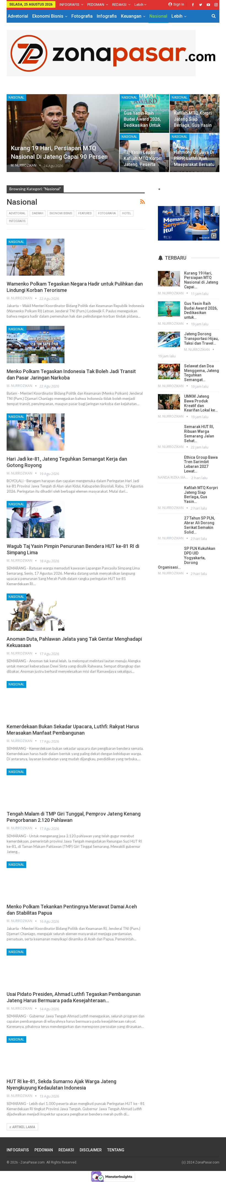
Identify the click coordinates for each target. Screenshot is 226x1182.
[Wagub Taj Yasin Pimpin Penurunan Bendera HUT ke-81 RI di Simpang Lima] (35, 519)
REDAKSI (119, 4)
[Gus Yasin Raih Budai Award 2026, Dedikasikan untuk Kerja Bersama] (169, 309)
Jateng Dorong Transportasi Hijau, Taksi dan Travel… (201, 338)
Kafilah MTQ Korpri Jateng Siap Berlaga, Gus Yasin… (201, 495)
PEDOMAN (95, 4)
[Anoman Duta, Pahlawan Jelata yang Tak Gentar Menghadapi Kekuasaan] (35, 611)
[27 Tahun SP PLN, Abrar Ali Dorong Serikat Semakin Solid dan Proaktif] (169, 523)
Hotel (126, 213)
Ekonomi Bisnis (47, 16)
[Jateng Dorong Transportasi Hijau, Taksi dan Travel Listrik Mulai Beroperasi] (169, 339)
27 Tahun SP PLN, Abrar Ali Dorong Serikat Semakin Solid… (199, 525)
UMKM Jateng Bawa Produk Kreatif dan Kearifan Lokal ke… (201, 403)
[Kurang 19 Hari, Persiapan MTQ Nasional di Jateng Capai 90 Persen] (63, 133)
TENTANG (115, 1150)
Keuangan (131, 16)
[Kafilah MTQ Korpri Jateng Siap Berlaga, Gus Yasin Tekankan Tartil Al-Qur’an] (169, 493)
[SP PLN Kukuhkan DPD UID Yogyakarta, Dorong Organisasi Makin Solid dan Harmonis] (169, 554)
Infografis (107, 16)
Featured (85, 213)
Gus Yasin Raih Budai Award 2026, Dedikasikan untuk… (200, 310)
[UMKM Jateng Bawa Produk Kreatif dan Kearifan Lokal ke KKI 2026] (169, 402)
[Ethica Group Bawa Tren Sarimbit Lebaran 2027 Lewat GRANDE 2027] (169, 463)
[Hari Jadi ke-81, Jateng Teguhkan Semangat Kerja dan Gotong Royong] (35, 431)
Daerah (37, 213)
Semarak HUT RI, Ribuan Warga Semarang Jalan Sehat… (199, 433)
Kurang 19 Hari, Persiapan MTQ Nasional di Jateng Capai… (201, 280)
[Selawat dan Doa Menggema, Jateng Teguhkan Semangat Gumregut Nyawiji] (169, 371)
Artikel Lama (23, 1127)
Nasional (158, 16)
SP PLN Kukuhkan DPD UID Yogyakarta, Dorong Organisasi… (186, 557)
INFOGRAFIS (69, 4)
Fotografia (82, 16)
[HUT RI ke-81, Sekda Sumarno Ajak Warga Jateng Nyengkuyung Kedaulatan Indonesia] (35, 1054)
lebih (139, 4)
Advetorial (18, 16)
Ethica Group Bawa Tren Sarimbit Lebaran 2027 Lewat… (201, 464)
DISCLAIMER (91, 1150)
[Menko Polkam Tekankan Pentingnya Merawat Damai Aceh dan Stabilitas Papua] (35, 879)
